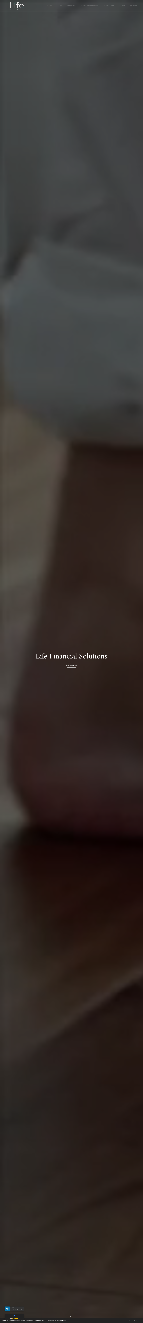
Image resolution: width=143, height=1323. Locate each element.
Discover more (71, 666)
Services (71, 6)
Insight (122, 6)
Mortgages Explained (90, 6)
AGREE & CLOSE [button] (134, 1320)
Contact (133, 6)
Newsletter (109, 6)
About (59, 6)
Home (49, 6)
